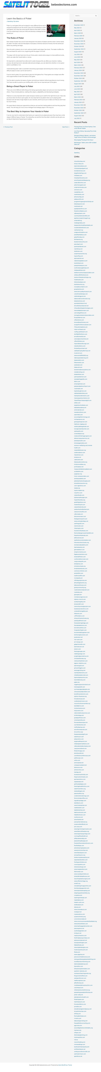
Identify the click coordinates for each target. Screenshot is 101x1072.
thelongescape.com (79, 651)
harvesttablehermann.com (81, 310)
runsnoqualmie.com (79, 864)
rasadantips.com (78, 192)
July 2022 (77, 118)
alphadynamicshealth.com (81, 997)
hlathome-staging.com (80, 424)
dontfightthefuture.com (80, 334)
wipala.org (77, 488)
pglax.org (76, 682)
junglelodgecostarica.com (81, 656)
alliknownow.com (79, 537)
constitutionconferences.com (82, 755)
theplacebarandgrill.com (81, 734)
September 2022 (79, 113)
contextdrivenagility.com (81, 611)
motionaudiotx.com (79, 1037)
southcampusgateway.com (81, 268)
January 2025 (78, 38)
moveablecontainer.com (81, 287)
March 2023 (77, 97)
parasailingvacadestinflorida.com (83, 992)
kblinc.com (77, 381)
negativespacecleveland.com (82, 684)
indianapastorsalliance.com (81, 743)
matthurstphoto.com (79, 980)
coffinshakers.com (79, 616)
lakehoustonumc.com (80, 812)
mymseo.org (77, 1030)
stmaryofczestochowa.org (81, 618)
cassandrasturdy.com (80, 507)
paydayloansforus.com (80, 208)
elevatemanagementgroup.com (83, 1009)
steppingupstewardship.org (82, 893)
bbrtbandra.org (78, 239)
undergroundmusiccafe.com (82, 1051)
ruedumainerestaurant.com (81, 590)
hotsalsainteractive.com (80, 178)
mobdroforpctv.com (79, 504)
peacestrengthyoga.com (81, 841)
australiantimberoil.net (80, 303)
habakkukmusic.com (79, 815)
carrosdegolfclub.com (80, 313)
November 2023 (78, 75)
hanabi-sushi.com (79, 902)
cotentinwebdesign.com (81, 294)
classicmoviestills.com (80, 511)
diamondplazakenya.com (81, 964)
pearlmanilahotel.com (80, 246)
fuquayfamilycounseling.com (82, 1023)
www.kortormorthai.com (81, 850)
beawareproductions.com (81, 609)
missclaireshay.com (79, 161)
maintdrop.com (78, 249)
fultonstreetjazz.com (80, 282)
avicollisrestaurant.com (80, 729)
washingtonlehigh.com (80, 897)
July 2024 (77, 54)
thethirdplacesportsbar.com (82, 938)
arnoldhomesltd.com (80, 336)
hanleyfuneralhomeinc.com (81, 395)
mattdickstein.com (79, 807)
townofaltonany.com (79, 680)
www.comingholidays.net (81, 521)
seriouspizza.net (78, 762)
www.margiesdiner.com (80, 869)
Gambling (10, 21)
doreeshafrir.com (79, 604)
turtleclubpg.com (79, 715)
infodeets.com (78, 175)
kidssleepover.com (79, 204)
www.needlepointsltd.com (81, 874)
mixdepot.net (78, 912)
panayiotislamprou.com (80, 265)
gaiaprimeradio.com (79, 644)
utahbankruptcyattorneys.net (82, 350)
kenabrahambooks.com (80, 568)
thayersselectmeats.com (81, 777)
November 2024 (78, 44)
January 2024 (78, 70)
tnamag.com (77, 772)
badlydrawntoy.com (79, 810)
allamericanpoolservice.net (81, 438)
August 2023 (77, 83)
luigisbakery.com (79, 900)
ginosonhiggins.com (79, 668)
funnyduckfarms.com (80, 1004)
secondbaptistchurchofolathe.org (83, 1028)
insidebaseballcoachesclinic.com (83, 985)
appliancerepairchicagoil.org (82, 218)
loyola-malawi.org (79, 490)
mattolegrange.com (79, 654)
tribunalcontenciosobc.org (81, 542)
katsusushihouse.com (80, 585)
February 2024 (78, 67)
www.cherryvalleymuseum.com (83, 291)
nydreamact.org (78, 230)
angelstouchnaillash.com (81, 405)
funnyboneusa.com (79, 698)
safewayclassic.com (79, 213)
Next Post (65, 127)
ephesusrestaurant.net (80, 940)
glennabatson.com (79, 549)
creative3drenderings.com (81, 796)
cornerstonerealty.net (80, 919)
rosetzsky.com (78, 592)
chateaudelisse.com (79, 270)
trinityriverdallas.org (79, 464)
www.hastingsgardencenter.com (83, 926)
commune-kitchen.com (80, 571)
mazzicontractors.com (80, 935)
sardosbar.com (78, 365)
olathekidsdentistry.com (81, 393)
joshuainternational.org (80, 822)
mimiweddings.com (79, 1044)
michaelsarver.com (79, 419)
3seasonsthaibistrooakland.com (83, 469)
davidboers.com (78, 803)
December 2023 (78, 73)
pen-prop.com (78, 826)
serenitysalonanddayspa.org (82, 180)
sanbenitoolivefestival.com (81, 509)
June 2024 (77, 57)
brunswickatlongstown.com (81, 632)
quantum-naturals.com (80, 971)
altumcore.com (78, 767)
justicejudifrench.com (80, 620)
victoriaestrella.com (79, 720)
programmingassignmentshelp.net (83, 201)
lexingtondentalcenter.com (81, 429)
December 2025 (78, 25)
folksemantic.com (79, 362)
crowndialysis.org (79, 433)
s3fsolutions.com (79, 320)
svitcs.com (77, 760)
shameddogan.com (79, 791)
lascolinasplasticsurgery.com (82, 878)
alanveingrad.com (79, 665)
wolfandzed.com (78, 904)
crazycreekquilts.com (80, 561)
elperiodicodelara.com (80, 166)
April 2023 (77, 94)
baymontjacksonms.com (81, 677)
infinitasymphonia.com (80, 580)
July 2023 (77, 86)
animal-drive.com (79, 770)
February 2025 (78, 35)
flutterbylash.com (79, 999)
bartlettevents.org (79, 284)
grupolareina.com (79, 289)
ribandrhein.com (78, 455)
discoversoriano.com (80, 516)
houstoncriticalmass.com (81, 530)
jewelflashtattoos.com (80, 234)
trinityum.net (77, 933)
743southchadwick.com (80, 327)
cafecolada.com (78, 514)
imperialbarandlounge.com (81, 343)
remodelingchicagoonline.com (82, 886)
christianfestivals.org (80, 658)
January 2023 (78, 102)
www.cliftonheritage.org (81, 881)
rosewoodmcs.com (79, 914)
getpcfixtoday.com (79, 237)
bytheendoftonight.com (80, 497)
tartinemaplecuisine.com (81, 635)
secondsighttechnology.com (82, 417)
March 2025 (77, 33)
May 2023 (77, 91)
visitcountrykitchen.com (81, 661)
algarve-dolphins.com (80, 663)
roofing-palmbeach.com (81, 331)
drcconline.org (78, 732)
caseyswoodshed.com (80, 748)
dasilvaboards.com (79, 547)
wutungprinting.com (79, 670)
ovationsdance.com (79, 452)
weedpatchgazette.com (80, 379)
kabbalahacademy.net (80, 407)
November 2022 (78, 107)
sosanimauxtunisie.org (80, 253)
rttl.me (76, 1039)
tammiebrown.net (79, 646)
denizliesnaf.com (79, 753)
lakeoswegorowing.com (80, 1020)
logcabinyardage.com (80, 800)
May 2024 (77, 59)
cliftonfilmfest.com (79, 341)
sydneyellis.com (78, 431)
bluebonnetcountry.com (80, 242)
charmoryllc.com (78, 526)
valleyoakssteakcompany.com (82, 746)
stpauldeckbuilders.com (81, 859)
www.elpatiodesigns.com (81, 947)
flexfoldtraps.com (79, 845)
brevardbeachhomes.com (81, 322)
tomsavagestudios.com (80, 443)
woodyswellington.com (80, 942)
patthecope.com (78, 758)
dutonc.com (77, 649)
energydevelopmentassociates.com (84, 315)
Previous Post (8, 127)
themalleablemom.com (80, 625)
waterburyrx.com (79, 736)
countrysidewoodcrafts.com (82, 215)
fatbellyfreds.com (79, 945)
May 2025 (77, 27)
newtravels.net (78, 206)
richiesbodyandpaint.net (81, 168)
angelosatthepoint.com (80, 741)
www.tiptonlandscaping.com (82, 890)
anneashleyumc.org (79, 855)
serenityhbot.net (78, 819)
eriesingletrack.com (79, 384)
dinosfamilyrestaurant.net (81, 305)
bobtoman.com (78, 251)
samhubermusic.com (80, 1054)
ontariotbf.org (78, 220)
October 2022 (78, 110)
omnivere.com (78, 189)
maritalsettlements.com (80, 672)
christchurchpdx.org (79, 566)
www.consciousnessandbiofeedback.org (85, 921)
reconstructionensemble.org (82, 703)
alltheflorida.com (78, 983)
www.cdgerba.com (79, 954)
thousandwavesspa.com (81, 722)
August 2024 (77, 51)
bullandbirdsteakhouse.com (82, 876)
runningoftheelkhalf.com (81, 836)
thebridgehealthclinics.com (81, 786)
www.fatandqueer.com (80, 852)
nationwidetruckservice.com (82, 713)
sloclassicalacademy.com (81, 545)
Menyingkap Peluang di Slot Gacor (83, 140)
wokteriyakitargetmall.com (81, 426)
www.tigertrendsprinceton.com (83, 829)
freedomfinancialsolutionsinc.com (83, 843)
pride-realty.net (78, 994)
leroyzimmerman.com (80, 1011)
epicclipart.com (78, 244)
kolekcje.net (77, 457)
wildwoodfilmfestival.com (81, 275)
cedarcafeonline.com (80, 182)
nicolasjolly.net (78, 578)
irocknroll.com (78, 353)
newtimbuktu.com (79, 194)
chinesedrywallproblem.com (82, 691)
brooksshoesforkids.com (81, 774)
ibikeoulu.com (78, 613)
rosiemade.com (78, 388)
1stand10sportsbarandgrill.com (82, 400)
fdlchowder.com (78, 871)
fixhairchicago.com (79, 751)
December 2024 (78, 41)
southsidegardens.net (80, 931)
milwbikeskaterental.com (81, 675)
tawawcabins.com (79, 360)
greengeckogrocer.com (80, 421)
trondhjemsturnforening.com (82, 961)
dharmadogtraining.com (80, 1035)
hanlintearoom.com (79, 1002)
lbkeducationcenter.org (80, 462)
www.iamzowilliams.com (81, 923)
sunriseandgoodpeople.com (82, 689)
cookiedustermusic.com (81, 701)
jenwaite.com (78, 1006)
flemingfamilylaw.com (80, 1016)
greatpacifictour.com (80, 717)
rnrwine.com (77, 1018)
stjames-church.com (80, 599)
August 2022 (77, 115)
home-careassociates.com (81, 476)
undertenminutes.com (80, 187)
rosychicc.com (78, 493)
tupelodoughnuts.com (80, 391)
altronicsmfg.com (79, 197)
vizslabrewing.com (79, 372)
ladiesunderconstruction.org (82, 298)
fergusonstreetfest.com (80, 976)
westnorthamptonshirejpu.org (82, 277)
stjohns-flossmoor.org (80, 696)
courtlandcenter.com (80, 725)
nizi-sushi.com (78, 639)
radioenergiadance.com (80, 260)
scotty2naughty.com (79, 601)
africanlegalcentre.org (80, 582)
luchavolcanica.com (79, 708)
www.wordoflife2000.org (81, 355)
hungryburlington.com (80, 630)
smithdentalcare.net (79, 1049)
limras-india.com (78, 163)
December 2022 (78, 105)
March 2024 (77, 65)
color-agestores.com (80, 485)
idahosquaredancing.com (81, 358)
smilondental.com (79, 410)
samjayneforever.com (80, 978)
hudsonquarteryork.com (81, 949)
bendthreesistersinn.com (81, 694)
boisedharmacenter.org (80, 483)
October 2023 (78, 78)
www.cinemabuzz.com (80, 909)
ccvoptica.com (78, 895)
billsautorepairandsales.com (82, 968)
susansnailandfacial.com (81, 824)
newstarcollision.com (80, 412)
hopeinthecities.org (79, 500)
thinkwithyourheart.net (80, 348)
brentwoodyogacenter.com (81, 888)
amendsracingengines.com (81, 848)
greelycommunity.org (80, 587)
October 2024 (78, 46)
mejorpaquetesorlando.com (82, 398)
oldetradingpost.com (80, 296)
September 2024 (79, 49)
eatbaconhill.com (79, 199)
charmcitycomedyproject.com (82, 606)
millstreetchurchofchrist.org (82, 990)
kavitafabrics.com (79, 706)
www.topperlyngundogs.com (82, 833)
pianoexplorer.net (79, 928)
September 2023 (79, 81)
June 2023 (77, 89)
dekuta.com (77, 907)
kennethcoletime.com (80, 627)
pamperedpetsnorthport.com (82, 386)
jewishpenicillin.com (80, 440)
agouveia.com (78, 1025)
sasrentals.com (78, 414)
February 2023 (78, 99)
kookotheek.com (78, 263)
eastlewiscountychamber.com (82, 540)
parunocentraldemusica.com (82, 957)
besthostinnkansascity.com (81, 1047)
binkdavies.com (78, 564)
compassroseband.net (80, 765)
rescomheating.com (79, 1042)
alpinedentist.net (79, 258)
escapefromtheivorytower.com (82, 324)
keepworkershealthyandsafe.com (83, 225)
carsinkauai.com (78, 987)
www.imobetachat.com (80, 805)
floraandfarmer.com (79, 317)
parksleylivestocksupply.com (82, 481)
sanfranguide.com (79, 523)
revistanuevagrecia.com (81, 597)
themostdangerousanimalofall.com (83, 533)
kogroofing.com (78, 256)
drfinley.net (77, 1013)
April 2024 (77, 62)
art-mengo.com (78, 642)
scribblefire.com (78, 471)
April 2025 (77, 30)
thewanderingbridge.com (81, 623)
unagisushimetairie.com (81, 232)
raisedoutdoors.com (79, 346)
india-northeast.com (80, 329)
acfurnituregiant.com (80, 185)
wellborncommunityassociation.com (84, 272)
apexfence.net (78, 1056)
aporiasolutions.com (79, 779)
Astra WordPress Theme (65, 1065)
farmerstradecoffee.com (81, 798)
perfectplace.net (78, 466)
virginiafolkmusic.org (80, 450)
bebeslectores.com (64, 4)
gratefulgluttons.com (80, 502)
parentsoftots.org (79, 793)
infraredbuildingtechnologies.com (83, 308)
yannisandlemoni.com (80, 376)
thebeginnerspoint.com (80, 519)
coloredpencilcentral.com (81, 339)
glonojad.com (78, 594)
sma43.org (77, 883)
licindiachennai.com (79, 170)
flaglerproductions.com (80, 554)
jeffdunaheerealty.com (80, 838)
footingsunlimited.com (80, 862)
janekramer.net (78, 637)
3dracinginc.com (78, 528)
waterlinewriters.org (80, 788)
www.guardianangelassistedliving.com (85, 959)
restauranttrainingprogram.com (83, 436)
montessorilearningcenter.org (82, 973)
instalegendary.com (79, 223)
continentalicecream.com (81, 559)
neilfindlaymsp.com (79, 727)
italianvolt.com (78, 367)
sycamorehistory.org (80, 916)
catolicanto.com (78, 459)
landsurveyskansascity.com (81, 857)
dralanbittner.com (79, 374)
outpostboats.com (79, 495)
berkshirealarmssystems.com (82, 369)
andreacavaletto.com (80, 478)
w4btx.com (77, 403)
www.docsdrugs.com (80, 867)
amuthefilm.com (78, 573)
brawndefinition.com (80, 556)
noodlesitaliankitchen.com (81, 227)
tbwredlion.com (78, 966)
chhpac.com (77, 1032)
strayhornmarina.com (80, 552)
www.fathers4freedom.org (81, 831)
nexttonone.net (78, 817)
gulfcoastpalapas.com (80, 784)
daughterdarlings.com (80, 173)
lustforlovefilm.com (79, 575)
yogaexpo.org (78, 474)
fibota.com (77, 952)
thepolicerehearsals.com (81, 535)
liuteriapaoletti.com (79, 687)
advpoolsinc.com (79, 739)
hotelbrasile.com (78, 279)
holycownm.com (78, 710)
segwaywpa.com (78, 781)
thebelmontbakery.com (80, 211)
